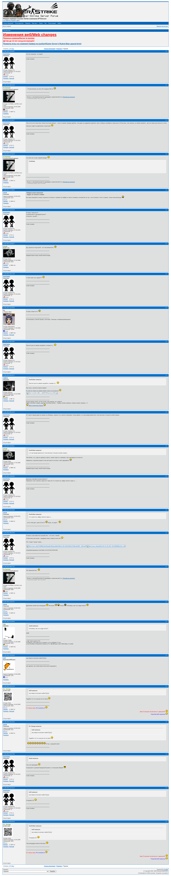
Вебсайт (11, 78)
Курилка (59, 48)
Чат (45, 23)
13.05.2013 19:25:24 (9, 210)
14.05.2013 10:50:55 (9, 476)
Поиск (41, 23)
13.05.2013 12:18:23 (9, 154)
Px (4, 310)
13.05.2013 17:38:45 (9, 190)
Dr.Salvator (7, 88)
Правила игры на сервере (15, 44)
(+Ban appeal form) (73, 44)
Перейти (5, 869)
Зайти (59, 23)
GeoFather (6, 54)
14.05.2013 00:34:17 (9, 375)
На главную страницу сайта (11, 20)
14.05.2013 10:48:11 (8, 446)
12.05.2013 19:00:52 (9, 51)
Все (13, 48)
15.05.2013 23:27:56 (9, 754)
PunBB (166, 869)
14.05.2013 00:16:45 (9, 341)
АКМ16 (5, 378)
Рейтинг (5, 76)
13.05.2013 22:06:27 (9, 243)
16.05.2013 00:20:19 (9, 821)
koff (4, 658)
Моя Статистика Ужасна (36, 405)
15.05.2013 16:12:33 (9, 686)
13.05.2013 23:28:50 (9, 307)
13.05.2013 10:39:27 (9, 120)
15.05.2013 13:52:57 (9, 601)
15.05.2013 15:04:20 (9, 655)
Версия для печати (162, 26)
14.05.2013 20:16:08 (9, 510)
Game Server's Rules (55, 44)
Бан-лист (34, 23)
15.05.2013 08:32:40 (9, 532)
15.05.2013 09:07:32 (9, 566)
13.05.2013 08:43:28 (9, 85)
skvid (5, 193)
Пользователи (19, 23)
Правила (27, 23)
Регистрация (52, 23)
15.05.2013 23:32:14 (9, 787)
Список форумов (8, 23)
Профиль (6, 78)
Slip (4, 624)
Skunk (5, 246)
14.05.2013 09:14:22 (9, 412)
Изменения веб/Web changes (30, 34)
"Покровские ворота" (68, 97)
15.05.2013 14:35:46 (9, 621)
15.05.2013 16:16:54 (9, 722)
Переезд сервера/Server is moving (18, 38)
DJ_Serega (7, 689)
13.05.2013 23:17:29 (9, 274)
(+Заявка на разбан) (36, 44)
